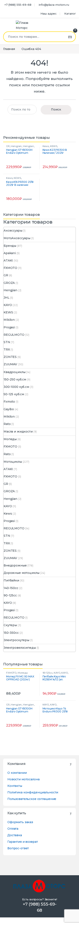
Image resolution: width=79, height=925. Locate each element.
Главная (9, 49)
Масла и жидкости (18, 431)
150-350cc (11, 633)
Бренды (10, 246)
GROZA (9, 283)
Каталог (70, 13)
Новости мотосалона (23, 779)
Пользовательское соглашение (31, 799)
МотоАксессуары (17, 238)
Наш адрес (48, 13)
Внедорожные (15, 565)
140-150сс (11, 588)
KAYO (8, 305)
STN (7, 342)
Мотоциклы (13, 462)
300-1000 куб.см (16, 387)
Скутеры (10, 625)
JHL (6, 297)
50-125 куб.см (14, 394)
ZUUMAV (10, 364)
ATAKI (8, 260)
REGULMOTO (14, 335)
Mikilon (9, 320)
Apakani (10, 253)
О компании (17, 773)
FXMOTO (10, 268)
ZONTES (10, 357)
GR (8, 146)
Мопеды (10, 439)
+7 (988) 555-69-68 (17, 4)
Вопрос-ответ (18, 848)
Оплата (12, 829)
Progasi (9, 327)
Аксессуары (13, 230)
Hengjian (16, 146)
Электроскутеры (16, 640)
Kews (46, 146)
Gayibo (9, 409)
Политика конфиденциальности (32, 792)
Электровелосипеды (20, 648)
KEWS (53, 146)
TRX (7, 349)
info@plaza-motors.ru (54, 4)
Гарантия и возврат (22, 842)
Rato (7, 424)
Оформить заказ (20, 822)
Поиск (70, 37)
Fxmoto (9, 401)
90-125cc (10, 595)
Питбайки (11, 580)
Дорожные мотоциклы (21, 573)
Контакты (14, 786)
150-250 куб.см (15, 379)
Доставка (14, 835)
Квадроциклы (14, 372)
